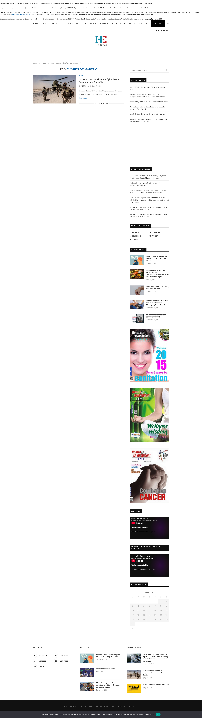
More (130, 23)
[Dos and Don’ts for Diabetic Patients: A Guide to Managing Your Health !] (137, 304)
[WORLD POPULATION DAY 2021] (134, 688)
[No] (199, 714)
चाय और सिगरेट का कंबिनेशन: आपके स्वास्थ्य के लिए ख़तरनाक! (147, 114)
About (44, 23)
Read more (83, 98)
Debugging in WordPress (21, 14)
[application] (149, 528)
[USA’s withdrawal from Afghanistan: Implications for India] (54, 89)
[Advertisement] (149, 144)
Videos (93, 23)
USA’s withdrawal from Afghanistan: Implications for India (99, 81)
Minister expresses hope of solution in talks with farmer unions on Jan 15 (108, 685)
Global (54, 23)
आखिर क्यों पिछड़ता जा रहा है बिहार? (105, 669)
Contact (143, 23)
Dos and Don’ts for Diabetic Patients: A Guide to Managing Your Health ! (157, 303)
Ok (158, 714)
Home (35, 23)
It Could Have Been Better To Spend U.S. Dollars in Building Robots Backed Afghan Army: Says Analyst (155, 658)
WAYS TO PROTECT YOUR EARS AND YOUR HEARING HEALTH (148, 208)
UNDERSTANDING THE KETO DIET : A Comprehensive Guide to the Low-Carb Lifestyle (147, 95)
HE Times (85, 86)
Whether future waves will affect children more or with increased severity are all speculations (149, 199)
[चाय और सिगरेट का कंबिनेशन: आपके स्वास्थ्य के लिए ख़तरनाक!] (137, 318)
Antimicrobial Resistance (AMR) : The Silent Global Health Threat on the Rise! (148, 120)
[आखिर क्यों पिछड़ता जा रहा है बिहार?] (87, 672)
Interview (81, 23)
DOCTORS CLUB (118, 23)
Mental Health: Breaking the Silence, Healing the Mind (156, 258)
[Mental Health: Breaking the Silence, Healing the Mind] (137, 260)
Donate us (158, 23)
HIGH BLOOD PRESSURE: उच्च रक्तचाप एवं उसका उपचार (148, 191)
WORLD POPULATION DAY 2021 (156, 685)
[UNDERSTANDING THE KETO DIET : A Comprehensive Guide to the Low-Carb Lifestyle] (137, 274)
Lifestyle (66, 23)
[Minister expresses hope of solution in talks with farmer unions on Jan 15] (87, 686)
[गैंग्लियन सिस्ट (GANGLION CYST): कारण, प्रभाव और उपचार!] (137, 290)
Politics (104, 23)
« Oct (131, 629)
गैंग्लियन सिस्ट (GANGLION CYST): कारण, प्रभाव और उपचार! (149, 102)
